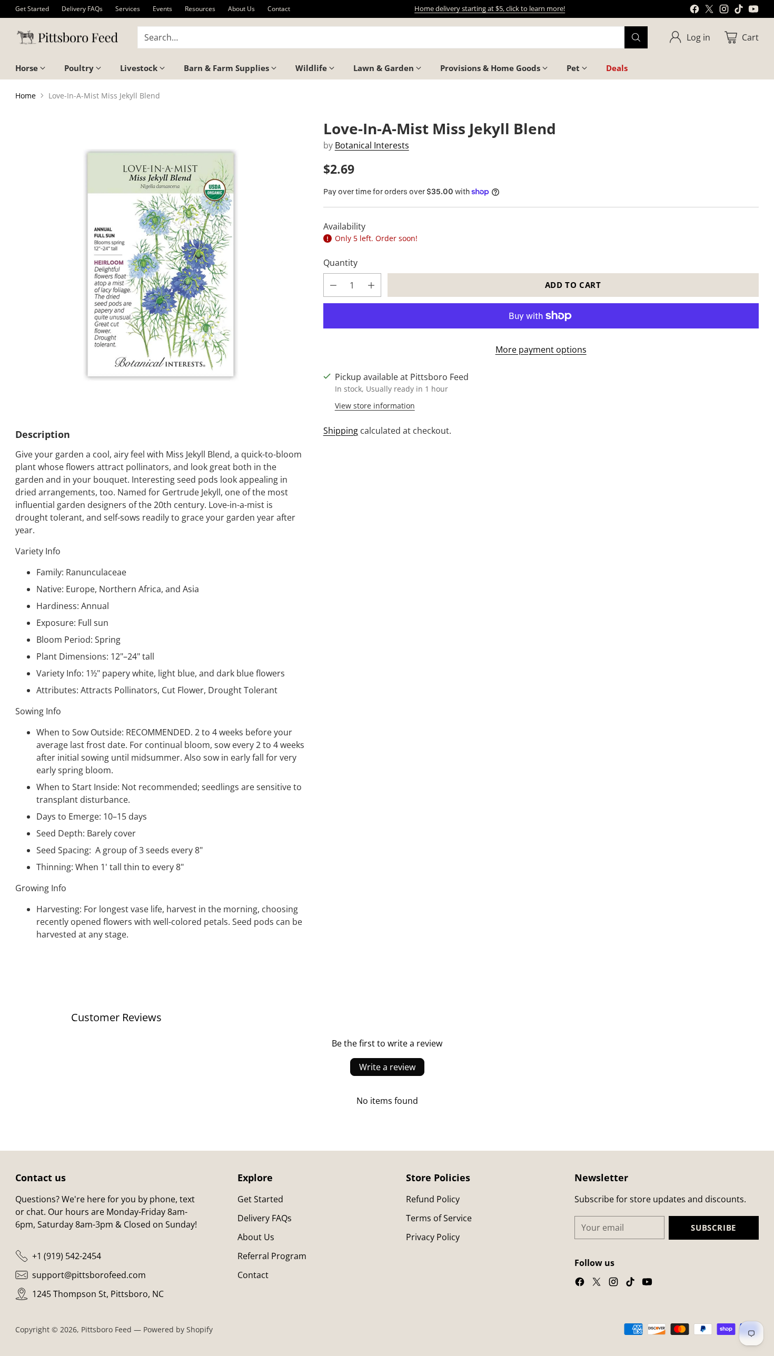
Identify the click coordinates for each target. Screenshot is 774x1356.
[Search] (636, 37)
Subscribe (713, 1227)
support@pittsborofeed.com (89, 1275)
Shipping (340, 430)
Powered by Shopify (178, 1329)
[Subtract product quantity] (333, 285)
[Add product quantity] (371, 285)
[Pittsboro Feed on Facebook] (694, 10)
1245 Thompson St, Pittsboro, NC (98, 1294)
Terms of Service (439, 1218)
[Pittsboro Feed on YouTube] (753, 10)
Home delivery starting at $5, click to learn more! (489, 8)
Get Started (260, 1199)
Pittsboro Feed (106, 1329)
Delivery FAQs (264, 1218)
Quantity (340, 262)
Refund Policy (433, 1199)
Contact (253, 1275)
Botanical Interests (372, 145)
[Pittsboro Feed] (68, 37)
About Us (255, 1237)
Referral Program (271, 1256)
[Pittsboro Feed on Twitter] (709, 10)
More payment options (541, 349)
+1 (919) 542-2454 (66, 1256)
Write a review (387, 1067)
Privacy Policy (433, 1237)
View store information (375, 406)
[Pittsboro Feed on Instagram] (724, 10)
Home (25, 96)
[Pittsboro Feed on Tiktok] (738, 10)
